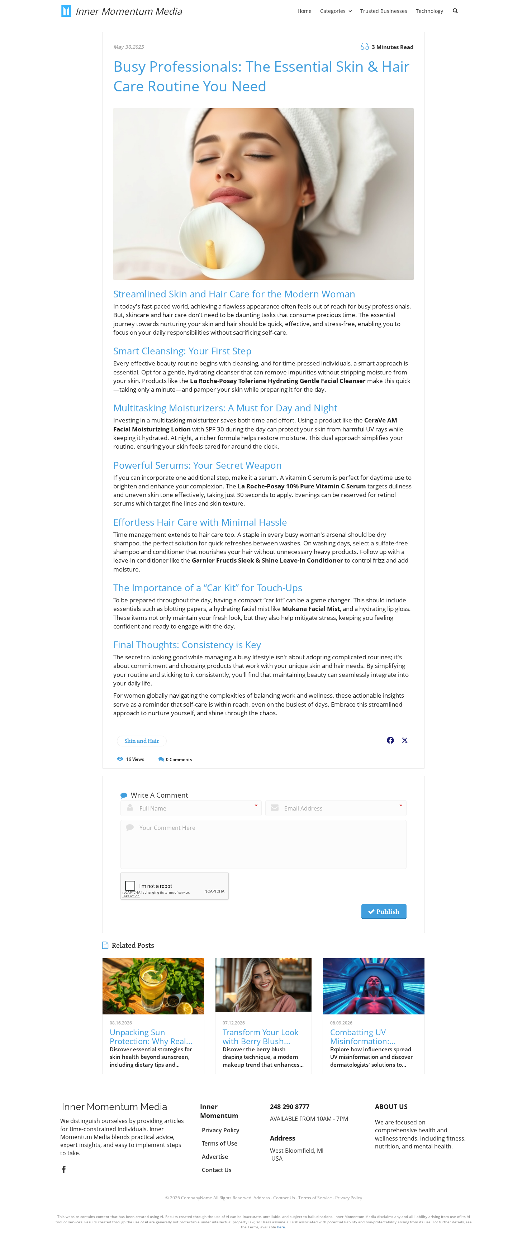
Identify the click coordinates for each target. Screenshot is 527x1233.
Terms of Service (315, 1198)
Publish (387, 911)
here (281, 1226)
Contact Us (284, 1198)
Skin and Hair (141, 741)
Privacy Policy (348, 1198)
